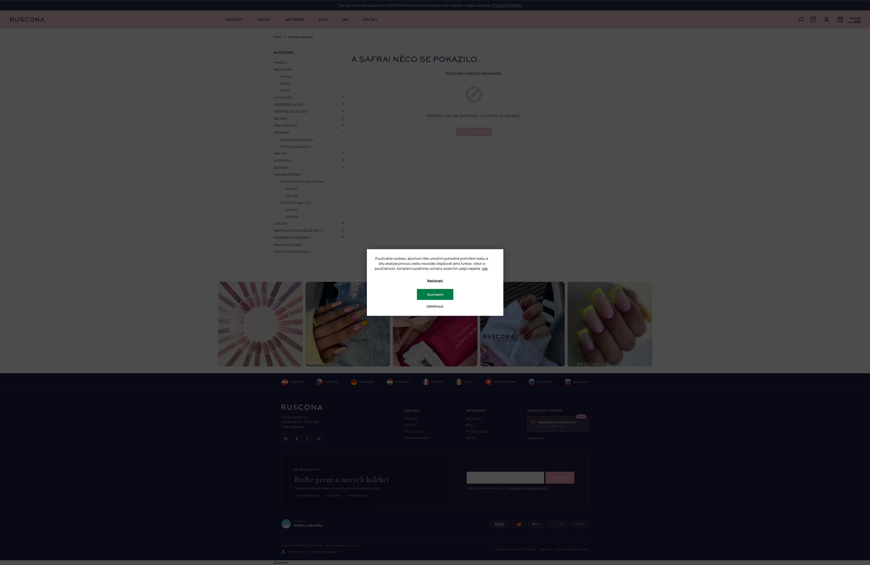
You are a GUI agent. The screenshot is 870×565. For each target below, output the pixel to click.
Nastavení (435, 280)
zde (485, 268)
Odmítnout (435, 306)
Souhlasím (435, 294)
